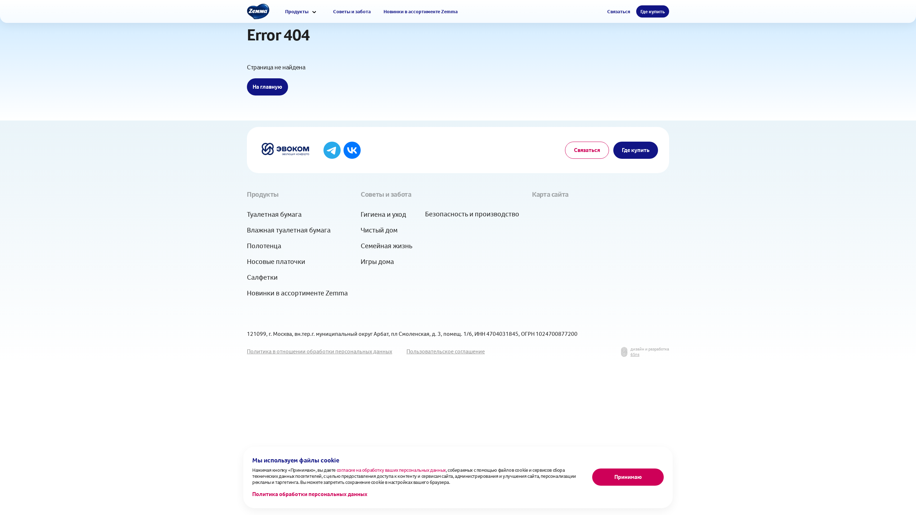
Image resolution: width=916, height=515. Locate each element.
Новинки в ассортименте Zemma (421, 11)
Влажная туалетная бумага (289, 230)
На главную (267, 86)
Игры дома (377, 262)
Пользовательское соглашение (445, 351)
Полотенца (264, 246)
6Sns (634, 354)
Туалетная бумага (274, 214)
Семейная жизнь (386, 246)
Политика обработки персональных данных (309, 494)
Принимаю (628, 477)
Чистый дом (379, 230)
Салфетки (262, 277)
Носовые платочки (276, 262)
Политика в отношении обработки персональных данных (319, 351)
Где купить (652, 11)
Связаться (618, 11)
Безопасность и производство (472, 214)
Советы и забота (352, 11)
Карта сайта (550, 194)
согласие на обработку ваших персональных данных (391, 470)
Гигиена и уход (383, 214)
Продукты (296, 11)
